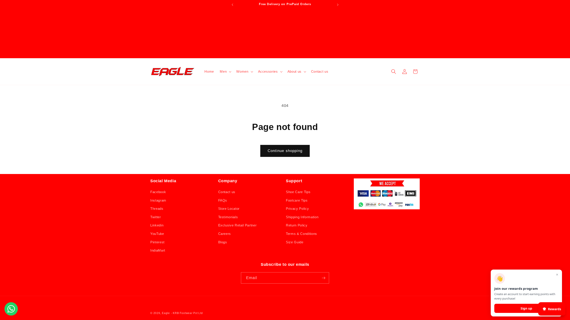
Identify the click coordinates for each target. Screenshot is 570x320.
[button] (225, 71)
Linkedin (156, 225)
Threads (156, 208)
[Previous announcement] (232, 4)
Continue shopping (285, 151)
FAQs (222, 200)
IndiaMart (157, 250)
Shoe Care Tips (298, 192)
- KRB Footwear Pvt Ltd (187, 313)
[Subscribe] (323, 278)
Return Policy (296, 225)
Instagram (158, 200)
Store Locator (229, 208)
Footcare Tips (297, 200)
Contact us (227, 192)
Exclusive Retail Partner (237, 225)
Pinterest (157, 242)
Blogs (222, 242)
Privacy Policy (297, 208)
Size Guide (294, 242)
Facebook (158, 192)
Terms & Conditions (301, 234)
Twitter (155, 217)
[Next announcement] (338, 4)
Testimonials (228, 217)
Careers (224, 234)
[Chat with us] (11, 314)
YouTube (157, 234)
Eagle (166, 313)
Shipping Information (302, 217)
